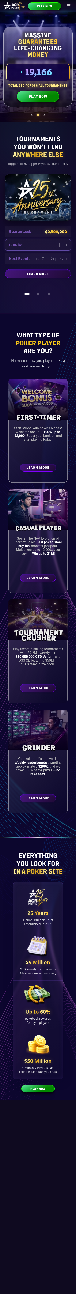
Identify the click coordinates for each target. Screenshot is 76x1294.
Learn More (49, 279)
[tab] (32, 114)
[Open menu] (69, 6)
